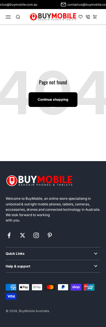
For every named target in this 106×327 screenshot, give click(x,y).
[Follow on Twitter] (22, 235)
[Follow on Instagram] (36, 235)
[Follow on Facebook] (9, 235)
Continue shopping (53, 99)
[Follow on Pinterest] (49, 235)
